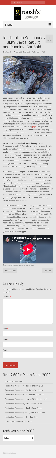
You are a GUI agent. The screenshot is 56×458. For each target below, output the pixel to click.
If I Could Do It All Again (14, 381)
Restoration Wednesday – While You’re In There (24, 390)
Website (5, 350)
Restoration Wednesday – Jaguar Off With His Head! (26, 399)
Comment (7, 297)
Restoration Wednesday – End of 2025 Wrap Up (24, 385)
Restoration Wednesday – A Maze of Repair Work (24, 394)
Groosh (8, 52)
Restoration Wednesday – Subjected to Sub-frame (25, 412)
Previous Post (10, 270)
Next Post (47, 270)
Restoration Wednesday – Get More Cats (21, 417)
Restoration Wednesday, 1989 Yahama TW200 (23, 403)
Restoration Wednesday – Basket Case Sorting (24, 408)
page (34, 126)
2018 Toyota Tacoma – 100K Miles (18, 421)
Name (5, 329)
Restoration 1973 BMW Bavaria (12, 265)
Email (5, 339)
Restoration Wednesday (31, 52)
